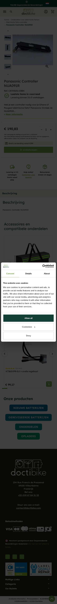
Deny (28, 335)
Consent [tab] (10, 273)
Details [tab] (28, 273)
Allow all (28, 318)
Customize (27, 327)
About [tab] (47, 273)
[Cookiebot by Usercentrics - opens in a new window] (42, 266)
